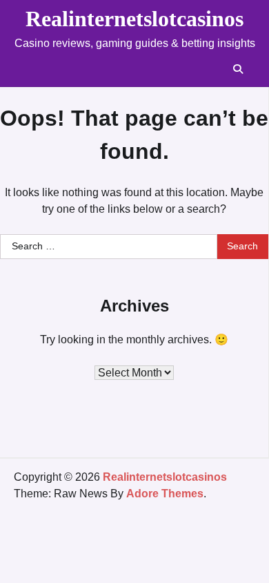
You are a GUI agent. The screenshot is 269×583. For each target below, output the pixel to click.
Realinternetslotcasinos (134, 18)
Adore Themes (164, 493)
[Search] (238, 69)
